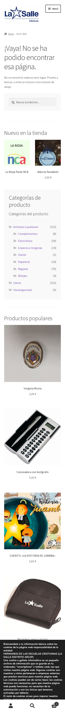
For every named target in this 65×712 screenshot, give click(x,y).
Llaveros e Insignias (30, 248)
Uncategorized (22, 290)
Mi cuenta (11, 706)
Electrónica (25, 241)
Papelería (24, 262)
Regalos (23, 269)
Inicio (11, 33)
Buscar (32, 706)
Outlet (22, 255)
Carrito (50, 702)
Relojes (22, 276)
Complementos (28, 234)
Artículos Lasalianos (25, 227)
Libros (17, 283)
